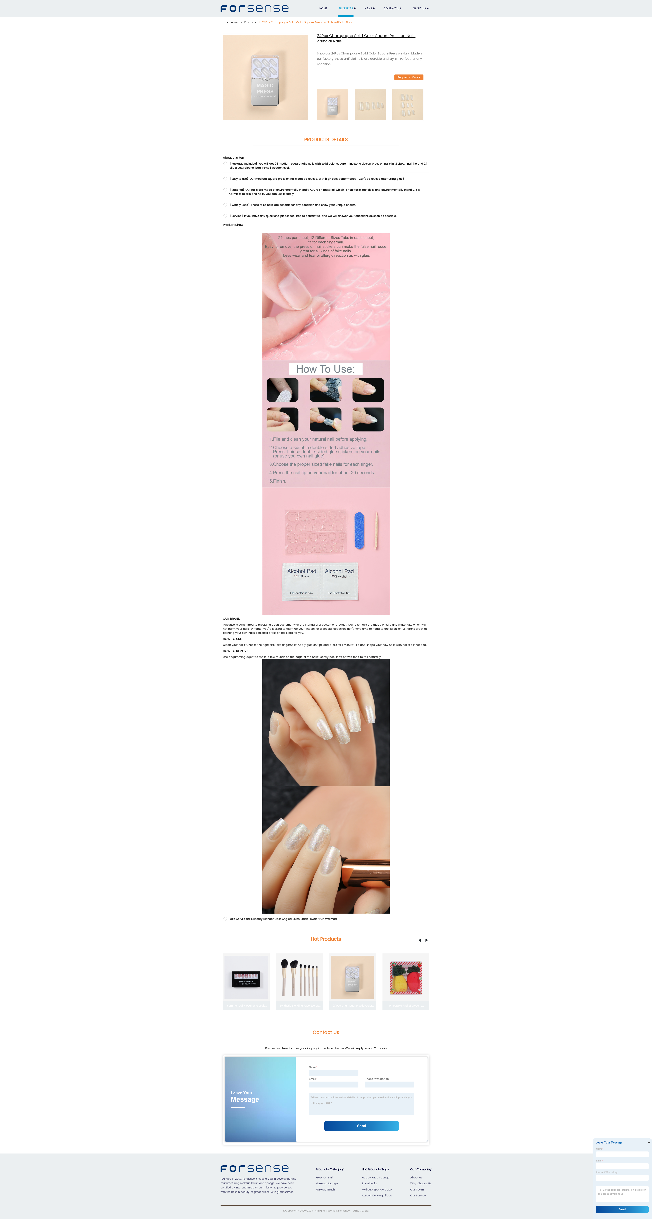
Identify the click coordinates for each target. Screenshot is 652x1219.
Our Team (417, 1189)
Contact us (392, 8)
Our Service (418, 1195)
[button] (419, 940)
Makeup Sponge (327, 1184)
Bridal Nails (369, 1184)
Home (323, 8)
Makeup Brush (325, 1190)
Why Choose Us (420, 1183)
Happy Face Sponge (376, 1178)
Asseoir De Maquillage (377, 1196)
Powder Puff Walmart (323, 919)
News (368, 8)
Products (346, 8)
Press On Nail (324, 1178)
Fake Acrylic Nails (240, 919)
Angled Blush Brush (295, 919)
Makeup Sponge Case (377, 1190)
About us (419, 8)
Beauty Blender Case (267, 919)
